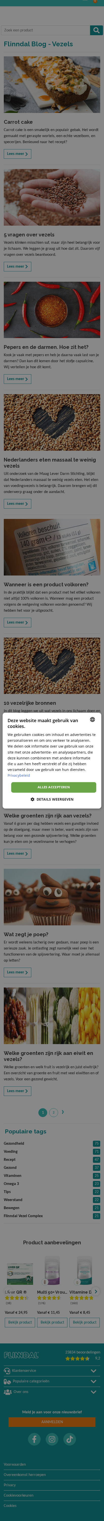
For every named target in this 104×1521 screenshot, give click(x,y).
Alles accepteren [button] (54, 787)
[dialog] (52, 760)
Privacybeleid (19, 775)
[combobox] (92, 719)
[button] (52, 799)
